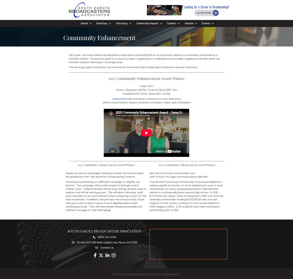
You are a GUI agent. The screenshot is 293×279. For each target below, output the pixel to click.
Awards (189, 23)
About (84, 23)
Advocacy (122, 23)
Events (206, 23)
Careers (171, 23)
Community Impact (147, 23)
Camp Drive (119, 99)
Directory (101, 23)
